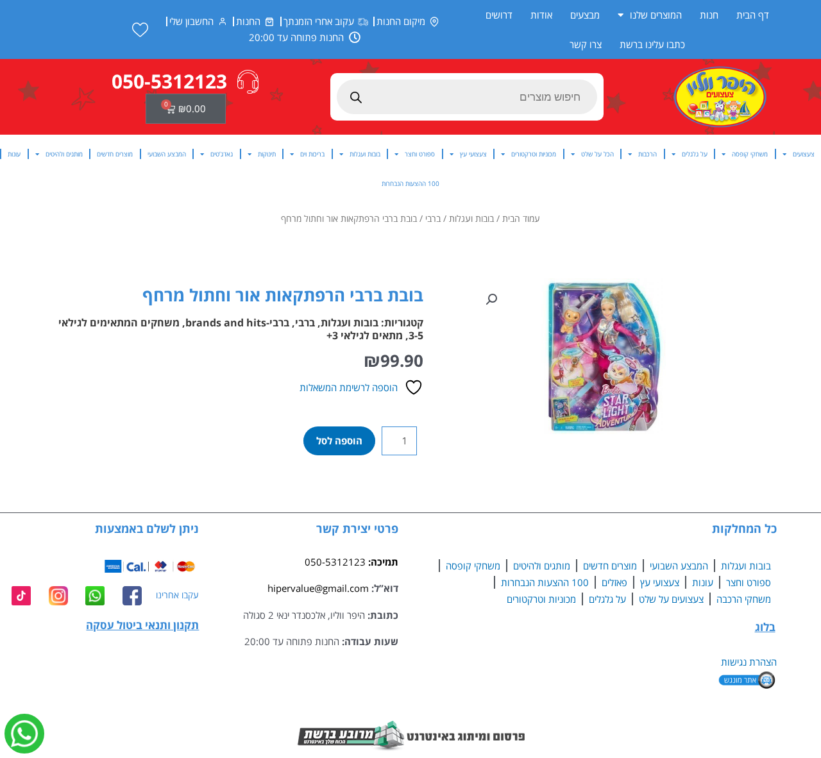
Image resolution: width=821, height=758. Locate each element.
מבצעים (585, 14)
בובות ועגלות (365, 153)
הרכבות (647, 153)
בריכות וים (312, 153)
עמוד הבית (521, 218)
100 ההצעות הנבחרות (410, 183)
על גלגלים (694, 153)
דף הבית (752, 14)
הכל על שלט (597, 153)
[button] (491, 299)
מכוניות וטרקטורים (533, 153)
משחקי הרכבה (743, 599)
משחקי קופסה (750, 153)
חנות (709, 14)
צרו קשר (586, 44)
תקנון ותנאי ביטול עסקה (142, 625)
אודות (541, 14)
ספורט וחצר (420, 153)
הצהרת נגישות (749, 661)
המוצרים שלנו (656, 14)
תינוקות (267, 153)
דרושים (499, 14)
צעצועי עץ (473, 153)
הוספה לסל (339, 440)
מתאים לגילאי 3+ (364, 335)
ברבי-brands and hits (237, 323)
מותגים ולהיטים (64, 153)
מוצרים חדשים (115, 153)
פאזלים (614, 582)
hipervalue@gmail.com (318, 588)
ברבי (433, 218)
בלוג (765, 626)
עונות (14, 153)
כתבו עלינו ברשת (652, 44)
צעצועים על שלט (671, 599)
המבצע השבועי (167, 153)
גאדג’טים (221, 153)
